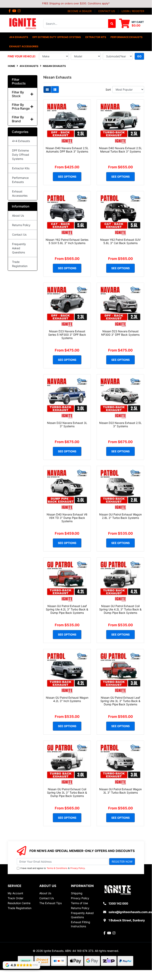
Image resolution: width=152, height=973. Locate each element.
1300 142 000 (118, 903)
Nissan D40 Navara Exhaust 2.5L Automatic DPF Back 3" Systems (67, 149)
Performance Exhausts (20, 180)
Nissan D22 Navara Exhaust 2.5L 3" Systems (120, 424)
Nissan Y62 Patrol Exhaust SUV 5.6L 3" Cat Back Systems (120, 241)
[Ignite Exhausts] (22, 23)
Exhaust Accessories (19, 193)
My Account (15, 893)
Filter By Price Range (21, 106)
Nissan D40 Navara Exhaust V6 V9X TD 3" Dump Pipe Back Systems (67, 518)
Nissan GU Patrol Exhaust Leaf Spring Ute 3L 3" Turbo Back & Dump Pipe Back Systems (120, 701)
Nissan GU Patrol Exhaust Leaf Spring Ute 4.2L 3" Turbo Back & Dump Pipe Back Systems (67, 609)
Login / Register (133, 11)
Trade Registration (19, 264)
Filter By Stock (18, 94)
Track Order (15, 898)
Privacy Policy (77, 868)
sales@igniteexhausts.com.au (130, 912)
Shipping (76, 893)
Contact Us (19, 234)
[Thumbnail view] (47, 89)
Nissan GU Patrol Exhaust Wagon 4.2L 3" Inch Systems (67, 699)
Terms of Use (79, 903)
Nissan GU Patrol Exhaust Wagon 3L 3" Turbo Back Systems (120, 790)
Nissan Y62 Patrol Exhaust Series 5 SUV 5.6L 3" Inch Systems (67, 241)
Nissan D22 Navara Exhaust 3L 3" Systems (67, 424)
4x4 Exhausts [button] (18, 37)
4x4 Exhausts (21, 141)
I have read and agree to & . (52, 868)
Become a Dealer (80, 11)
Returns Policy (21, 225)
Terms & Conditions (57, 868)
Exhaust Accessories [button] (23, 46)
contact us (106, 11)
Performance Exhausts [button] (126, 37)
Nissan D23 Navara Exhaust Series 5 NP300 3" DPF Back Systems (67, 335)
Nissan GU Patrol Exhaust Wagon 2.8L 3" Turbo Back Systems (120, 516)
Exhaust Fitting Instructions (80, 924)
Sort (108, 89)
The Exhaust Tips (50, 903)
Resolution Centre (19, 903)
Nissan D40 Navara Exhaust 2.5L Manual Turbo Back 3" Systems (120, 149)
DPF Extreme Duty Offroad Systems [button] (56, 37)
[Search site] (112, 23)
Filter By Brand (18, 119)
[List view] (55, 89)
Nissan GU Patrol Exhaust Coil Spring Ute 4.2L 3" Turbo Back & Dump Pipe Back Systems (120, 609)
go (139, 56)
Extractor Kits (20, 168)
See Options (67, 176)
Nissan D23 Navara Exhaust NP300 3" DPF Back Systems (120, 333)
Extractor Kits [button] (95, 37)
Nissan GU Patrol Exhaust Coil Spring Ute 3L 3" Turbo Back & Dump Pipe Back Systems (67, 792)
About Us (18, 215)
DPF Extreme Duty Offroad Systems (20, 154)
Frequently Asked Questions (19, 248)
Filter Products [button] (19, 81)
